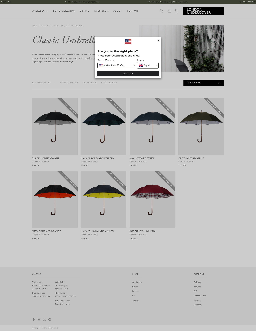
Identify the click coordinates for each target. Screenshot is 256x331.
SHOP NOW (128, 74)
